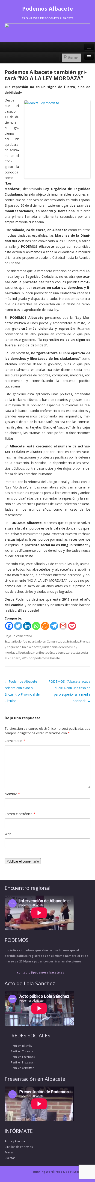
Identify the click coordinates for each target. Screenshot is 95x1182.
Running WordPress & (49, 1172)
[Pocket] (72, 626)
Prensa (85, 641)
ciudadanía (50, 647)
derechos (65, 647)
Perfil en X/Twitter (19, 1068)
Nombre (12, 794)
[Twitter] (18, 626)
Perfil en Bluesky (18, 1046)
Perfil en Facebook (20, 1057)
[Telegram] (54, 626)
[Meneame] (45, 626)
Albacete (35, 647)
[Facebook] (9, 626)
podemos (60, 652)
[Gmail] (63, 626)
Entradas (73, 641)
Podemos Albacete (47, 8)
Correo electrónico (20, 814)
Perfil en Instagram (20, 1062)
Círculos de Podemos (19, 1147)
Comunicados (56, 641)
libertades (25, 652)
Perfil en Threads (19, 1051)
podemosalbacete (47, 658)
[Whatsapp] (36, 626)
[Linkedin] (27, 626)
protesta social (78, 652)
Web (8, 834)
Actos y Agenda (15, 1141)
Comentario (15, 740)
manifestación (43, 652)
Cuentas (10, 1158)
